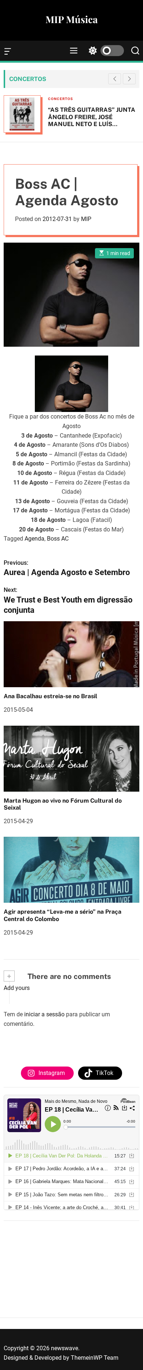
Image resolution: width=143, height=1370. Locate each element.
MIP (86, 219)
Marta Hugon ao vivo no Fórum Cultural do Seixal (63, 804)
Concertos (60, 99)
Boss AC (58, 538)
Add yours (17, 987)
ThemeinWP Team (94, 1357)
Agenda (34, 538)
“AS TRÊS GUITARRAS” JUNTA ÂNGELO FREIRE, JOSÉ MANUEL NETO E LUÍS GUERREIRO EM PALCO (91, 120)
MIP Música (71, 19)
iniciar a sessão (44, 1014)
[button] (129, 78)
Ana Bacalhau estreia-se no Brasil (50, 696)
